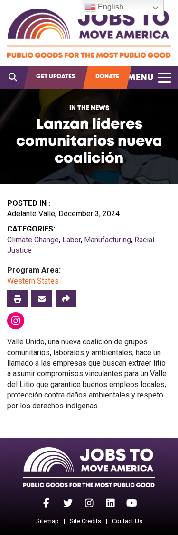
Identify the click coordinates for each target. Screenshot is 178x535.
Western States (33, 281)
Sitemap (47, 521)
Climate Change (33, 239)
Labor (71, 239)
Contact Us (127, 521)
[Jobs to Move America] (89, 33)
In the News (89, 108)
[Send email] (41, 298)
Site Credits (85, 521)
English (109, 7)
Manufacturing (107, 239)
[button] (66, 298)
